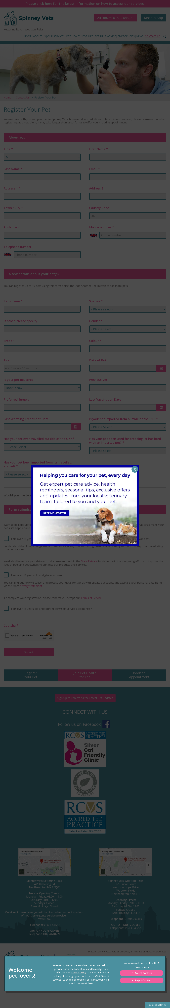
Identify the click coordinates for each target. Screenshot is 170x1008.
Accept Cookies (143, 973)
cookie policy (78, 972)
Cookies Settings (157, 1004)
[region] (85, 973)
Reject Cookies (143, 980)
